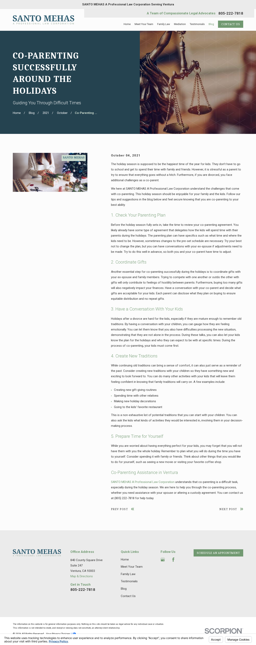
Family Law (128, 574)
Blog (124, 588)
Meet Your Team (132, 566)
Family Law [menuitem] (163, 24)
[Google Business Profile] (163, 559)
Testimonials (129, 581)
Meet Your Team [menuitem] (144, 24)
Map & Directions (81, 576)
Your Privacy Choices (58, 633)
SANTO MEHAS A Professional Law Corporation (142, 482)
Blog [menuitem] (211, 24)
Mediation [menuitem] (180, 24)
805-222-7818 (230, 13)
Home (125, 559)
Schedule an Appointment (218, 553)
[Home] (43, 19)
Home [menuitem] (127, 24)
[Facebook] (173, 559)
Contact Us (230, 24)
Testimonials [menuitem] (197, 24)
